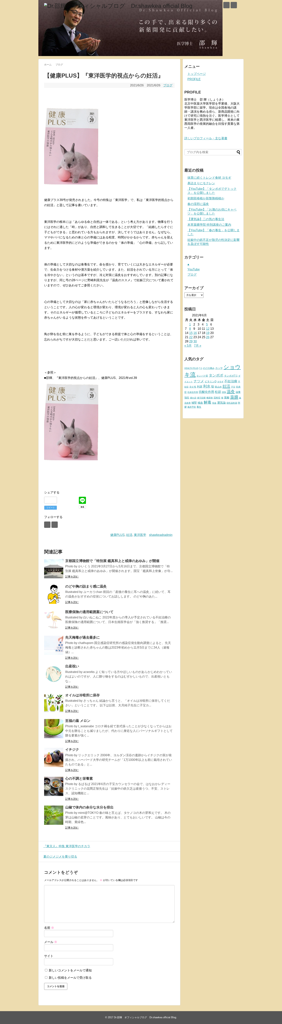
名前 (49, 927)
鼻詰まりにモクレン (201, 183)
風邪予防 (191, 407)
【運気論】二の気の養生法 (205, 219)
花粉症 (217, 397)
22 (191, 337)
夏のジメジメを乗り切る (60, 856)
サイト (48, 956)
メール (50, 942)
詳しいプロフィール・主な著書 (205, 138)
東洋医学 (140, 534)
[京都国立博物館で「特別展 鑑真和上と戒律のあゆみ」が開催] (53, 568)
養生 (199, 407)
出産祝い (72, 666)
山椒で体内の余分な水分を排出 (89, 807)
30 (195, 341)
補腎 (194, 402)
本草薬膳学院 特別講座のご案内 (209, 224)
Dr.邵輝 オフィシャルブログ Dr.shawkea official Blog (145, 1017)
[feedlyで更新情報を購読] (226, 5)
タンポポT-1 (230, 375)
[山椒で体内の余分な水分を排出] (53, 815)
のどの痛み (208, 368)
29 (191, 341)
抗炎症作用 (192, 392)
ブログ (167, 85)
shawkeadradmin (160, 534)
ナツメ (199, 381)
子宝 (233, 387)
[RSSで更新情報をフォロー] (234, 5)
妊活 (129, 534)
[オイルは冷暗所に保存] (53, 703)
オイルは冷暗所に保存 (82, 695)
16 (195, 333)
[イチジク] (53, 757)
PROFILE (194, 79)
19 (207, 333)
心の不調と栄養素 (79, 778)
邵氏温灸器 (232, 403)
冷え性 (192, 386)
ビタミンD (210, 381)
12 (207, 328)
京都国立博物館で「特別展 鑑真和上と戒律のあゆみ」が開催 (112, 561)
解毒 (207, 402)
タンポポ (216, 375)
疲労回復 (201, 398)
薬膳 (234, 397)
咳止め (218, 386)
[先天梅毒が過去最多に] (53, 645)
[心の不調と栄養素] (53, 786)
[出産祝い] (53, 674)
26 (207, 337)
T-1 (200, 368)
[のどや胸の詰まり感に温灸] (53, 594)
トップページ (196, 73)
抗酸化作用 (206, 391)
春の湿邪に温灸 (198, 204)
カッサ (219, 368)
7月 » (197, 345)
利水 (206, 386)
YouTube (193, 269)
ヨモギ (220, 381)
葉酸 (226, 397)
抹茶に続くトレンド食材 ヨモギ (209, 177)
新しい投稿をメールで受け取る (70, 977)
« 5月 (188, 345)
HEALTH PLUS (191, 368)
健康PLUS (117, 534)
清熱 (224, 392)
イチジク (72, 749)
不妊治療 (230, 381)
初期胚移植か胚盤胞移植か (205, 198)
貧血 (214, 403)
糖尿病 (209, 398)
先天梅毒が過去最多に (82, 637)
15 (191, 333)
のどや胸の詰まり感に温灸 (86, 586)
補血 (200, 402)
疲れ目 (193, 398)
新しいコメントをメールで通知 (70, 970)
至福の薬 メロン (77, 721)
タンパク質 (202, 375)
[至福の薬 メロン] (53, 728)
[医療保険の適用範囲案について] (53, 619)
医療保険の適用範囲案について (89, 612)
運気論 (221, 402)
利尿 (199, 386)
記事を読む (72, 576)
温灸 (231, 391)
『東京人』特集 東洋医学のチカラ (66, 846)
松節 (218, 391)
